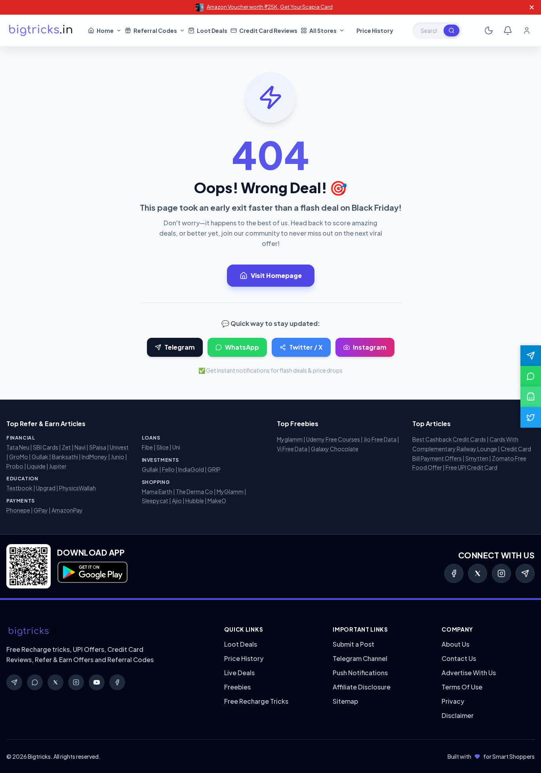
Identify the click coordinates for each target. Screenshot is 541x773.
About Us (455, 644)
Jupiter (58, 466)
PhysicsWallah (77, 487)
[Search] (451, 30)
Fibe (147, 447)
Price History (243, 658)
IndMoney (94, 456)
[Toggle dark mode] (489, 30)
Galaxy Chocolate (334, 448)
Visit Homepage (276, 275)
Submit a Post (353, 644)
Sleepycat (155, 500)
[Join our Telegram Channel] (530, 355)
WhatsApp (242, 347)
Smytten (476, 458)
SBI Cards (45, 447)
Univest (119, 447)
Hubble (194, 500)
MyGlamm (230, 491)
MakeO (217, 500)
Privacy (453, 701)
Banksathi (65, 456)
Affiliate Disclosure (362, 687)
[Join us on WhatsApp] (530, 376)
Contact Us (459, 658)
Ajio (177, 500)
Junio (117, 456)
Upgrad (45, 487)
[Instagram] (501, 573)
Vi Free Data (292, 448)
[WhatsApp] (35, 682)
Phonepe (18, 510)
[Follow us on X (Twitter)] (530, 417)
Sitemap (345, 701)
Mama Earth (157, 491)
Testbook (19, 487)
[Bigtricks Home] (40, 30)
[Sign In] (527, 30)
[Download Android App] (530, 396)
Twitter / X (306, 347)
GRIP (214, 469)
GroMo (18, 456)
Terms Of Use (462, 687)
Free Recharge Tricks (256, 701)
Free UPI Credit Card (471, 467)
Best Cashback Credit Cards (449, 439)
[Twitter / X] (477, 573)
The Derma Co (194, 491)
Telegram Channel (360, 658)
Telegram (179, 347)
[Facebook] (453, 573)
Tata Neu (17, 447)
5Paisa (97, 447)
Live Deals (239, 672)
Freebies (237, 687)
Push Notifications (360, 672)
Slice (162, 447)
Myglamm (290, 439)
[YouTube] (97, 682)
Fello (168, 469)
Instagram (370, 347)
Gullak (40, 456)
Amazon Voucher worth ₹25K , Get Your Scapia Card (270, 7)
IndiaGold (191, 469)
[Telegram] (525, 573)
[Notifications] (508, 30)
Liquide (36, 466)
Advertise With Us (469, 672)
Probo (14, 466)
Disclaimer (458, 715)
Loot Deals (240, 644)
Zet (66, 447)
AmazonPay (67, 510)
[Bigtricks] (107, 631)
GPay (41, 510)
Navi (80, 447)
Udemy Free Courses (333, 439)
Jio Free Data (380, 439)
